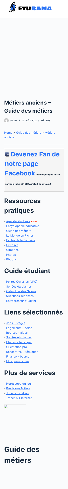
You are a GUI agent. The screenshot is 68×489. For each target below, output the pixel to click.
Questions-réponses (20, 296)
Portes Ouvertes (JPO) (21, 281)
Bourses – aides (17, 332)
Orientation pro (16, 347)
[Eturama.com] (15, 422)
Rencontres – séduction (22, 352)
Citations (12, 250)
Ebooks (11, 259)
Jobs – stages (15, 323)
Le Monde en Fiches (20, 235)
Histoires (12, 245)
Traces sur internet (19, 398)
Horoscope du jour (19, 383)
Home (8, 132)
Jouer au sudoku (17, 393)
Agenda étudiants (18, 221)
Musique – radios (17, 361)
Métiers (45, 120)
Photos (11, 254)
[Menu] (62, 9)
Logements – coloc (19, 328)
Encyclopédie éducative (22, 226)
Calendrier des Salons (21, 291)
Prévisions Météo (18, 388)
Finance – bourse (17, 356)
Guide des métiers (28, 132)
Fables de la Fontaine (20, 240)
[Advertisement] (34, 63)
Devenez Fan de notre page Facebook (32, 163)
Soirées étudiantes (19, 286)
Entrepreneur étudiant (21, 301)
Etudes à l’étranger (19, 342)
